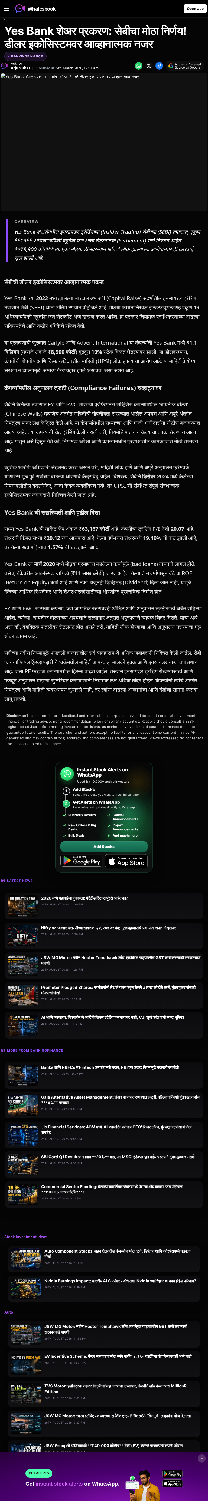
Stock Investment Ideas (25, 1236)
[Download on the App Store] (126, 861)
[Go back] (4, 19)
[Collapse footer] (202, 1458)
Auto (8, 1312)
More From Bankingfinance (35, 1050)
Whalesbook (42, 8)
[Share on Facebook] (159, 66)
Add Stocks (103, 846)
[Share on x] (149, 66)
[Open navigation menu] (6, 8)
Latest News (20, 881)
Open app (195, 8)
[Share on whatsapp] (138, 66)
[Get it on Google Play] (81, 861)
